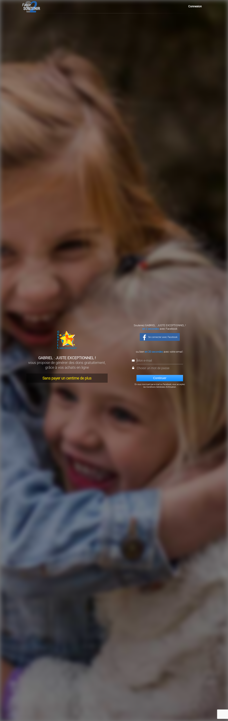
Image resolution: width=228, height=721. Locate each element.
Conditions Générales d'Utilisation (161, 387)
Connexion (195, 6)
